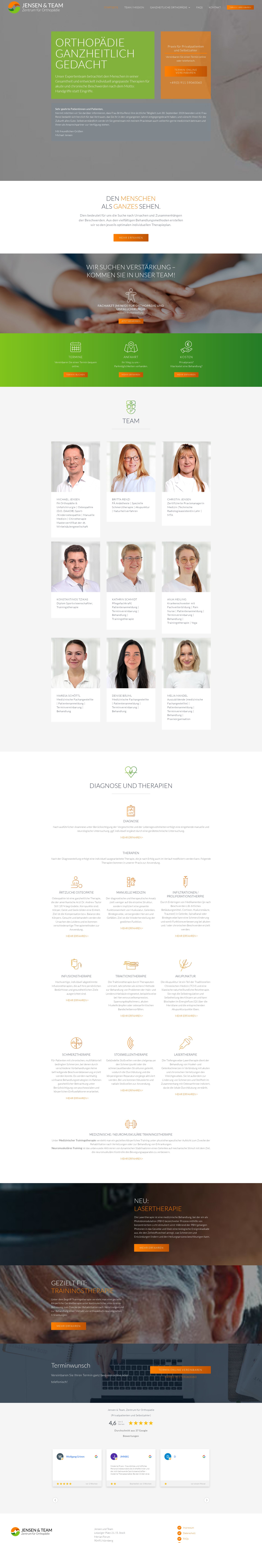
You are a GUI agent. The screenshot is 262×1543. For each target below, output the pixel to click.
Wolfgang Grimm (75, 1456)
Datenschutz (189, 1533)
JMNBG (124, 1456)
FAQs (186, 1538)
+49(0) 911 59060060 (180, 1377)
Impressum (188, 1527)
